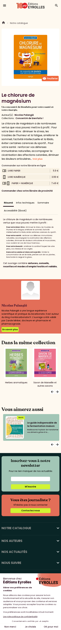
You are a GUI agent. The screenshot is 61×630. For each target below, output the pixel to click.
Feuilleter (50, 78)
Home (3, 23)
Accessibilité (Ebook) (15, 210)
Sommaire (43, 202)
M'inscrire (30, 486)
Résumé (8, 202)
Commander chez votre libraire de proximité (27, 190)
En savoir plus (10, 329)
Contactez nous (30, 510)
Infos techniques (25, 202)
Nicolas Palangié (24, 115)
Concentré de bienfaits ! (29, 118)
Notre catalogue (19, 23)
